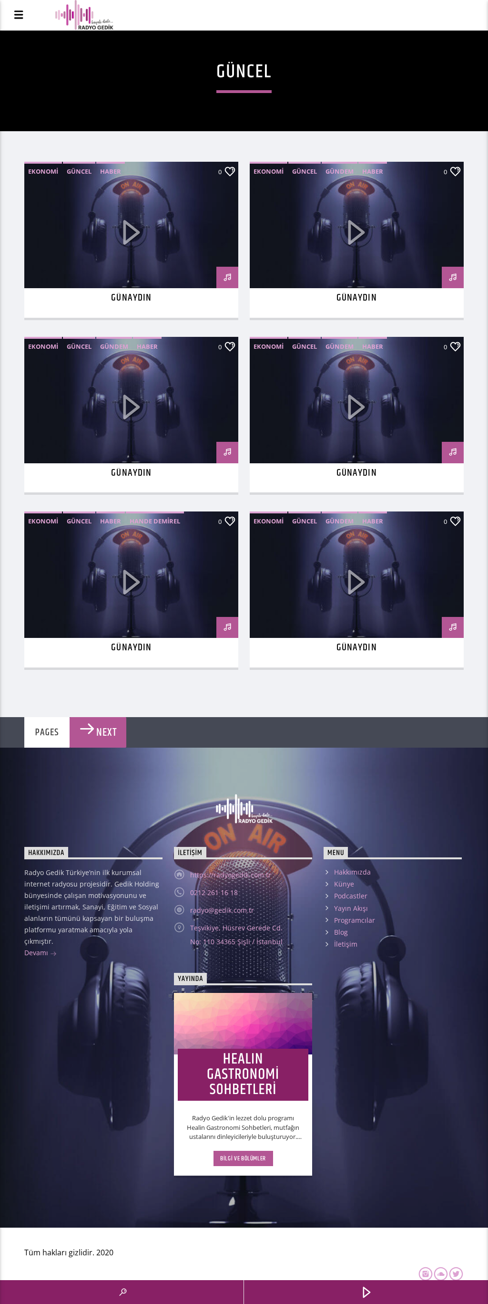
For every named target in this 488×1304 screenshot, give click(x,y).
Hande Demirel (155, 521)
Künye (344, 883)
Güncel (79, 171)
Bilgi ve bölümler (243, 1158)
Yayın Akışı (351, 908)
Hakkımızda (352, 871)
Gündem (339, 171)
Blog (341, 932)
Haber (110, 171)
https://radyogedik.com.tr (230, 874)
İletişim (345, 944)
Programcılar (354, 920)
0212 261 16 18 (214, 892)
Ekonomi (43, 171)
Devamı (37, 952)
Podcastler (350, 895)
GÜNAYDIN (131, 297)
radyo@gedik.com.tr (222, 910)
